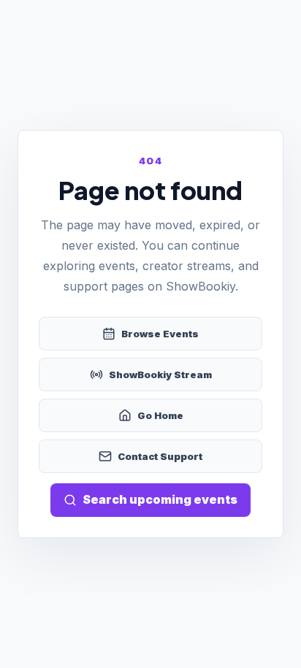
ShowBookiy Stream (160, 374)
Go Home (160, 415)
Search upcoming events (160, 499)
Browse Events (160, 333)
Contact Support (160, 456)
